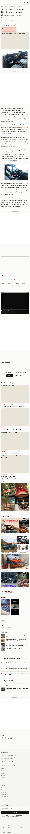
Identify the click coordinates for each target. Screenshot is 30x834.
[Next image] (27, 301)
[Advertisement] (15, 88)
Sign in (10, 375)
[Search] (20, 2)
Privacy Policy (19, 815)
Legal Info (19, 827)
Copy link (21, 286)
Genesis (3, 789)
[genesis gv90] (22, 504)
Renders (3, 798)
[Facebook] (5, 738)
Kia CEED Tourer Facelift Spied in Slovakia (12, 406)
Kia (2, 787)
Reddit (10, 286)
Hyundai (3, 785)
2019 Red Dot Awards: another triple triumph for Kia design (9, 477)
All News (7, 6)
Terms (7, 815)
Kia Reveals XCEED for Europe (9, 453)
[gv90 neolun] (8, 504)
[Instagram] (2, 738)
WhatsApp (24, 283)
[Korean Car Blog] (9, 2)
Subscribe (15, 812)
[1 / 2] (4, 312)
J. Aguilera (14, 825)
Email (15, 286)
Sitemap (3, 777)
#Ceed (9, 627)
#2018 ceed (4, 627)
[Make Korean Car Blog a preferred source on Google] (14, 738)
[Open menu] (27, 2)
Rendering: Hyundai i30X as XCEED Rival (12, 429)
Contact (3, 773)
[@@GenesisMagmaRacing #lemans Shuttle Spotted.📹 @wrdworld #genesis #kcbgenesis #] (15, 607)
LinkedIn (17, 283)
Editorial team (4, 770)
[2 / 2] (11, 312)
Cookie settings (7, 832)
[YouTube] (11, 738)
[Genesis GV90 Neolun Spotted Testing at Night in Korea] (8, 490)
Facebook (10, 283)
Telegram (4, 286)
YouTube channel (5, 780)
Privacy (5, 827)
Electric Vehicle (4, 794)
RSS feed (3, 775)
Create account (18, 375)
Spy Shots (3, 792)
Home (2, 6)
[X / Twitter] (8, 738)
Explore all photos (5, 512)
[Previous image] (2, 301)
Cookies (10, 827)
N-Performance (4, 796)
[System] (24, 2)
